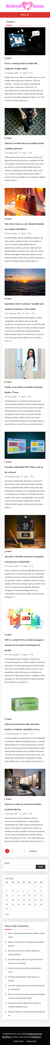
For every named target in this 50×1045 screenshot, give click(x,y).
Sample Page (31, 1041)
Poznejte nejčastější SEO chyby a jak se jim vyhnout (23, 979)
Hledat (7, 863)
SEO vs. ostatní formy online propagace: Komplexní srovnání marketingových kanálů (24, 645)
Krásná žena (18, 1041)
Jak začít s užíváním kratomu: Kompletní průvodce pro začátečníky (26, 987)
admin (25, 73)
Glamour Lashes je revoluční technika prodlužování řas (26, 1013)
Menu (24, 14)
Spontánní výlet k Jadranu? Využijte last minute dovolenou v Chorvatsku (25, 961)
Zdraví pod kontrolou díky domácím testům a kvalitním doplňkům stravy (24, 1005)
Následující (33, 851)
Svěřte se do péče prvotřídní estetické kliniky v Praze (25, 970)
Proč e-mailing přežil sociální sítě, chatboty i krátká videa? (26, 935)
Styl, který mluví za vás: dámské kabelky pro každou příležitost (24, 952)
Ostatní (9, 58)
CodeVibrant (36, 1037)
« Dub (7, 914)
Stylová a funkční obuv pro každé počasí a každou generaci (26, 944)
